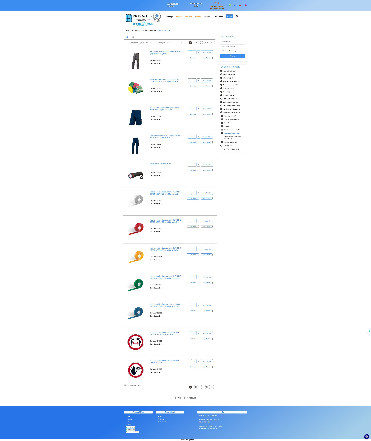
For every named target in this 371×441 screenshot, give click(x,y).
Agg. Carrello (207, 52)
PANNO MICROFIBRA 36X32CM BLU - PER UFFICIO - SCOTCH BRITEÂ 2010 (164, 80)
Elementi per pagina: (137, 43)
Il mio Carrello (162, 422)
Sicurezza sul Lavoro (165, 30)
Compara (193, 58)
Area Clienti (218, 17)
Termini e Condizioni (133, 431)
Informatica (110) (228, 78)
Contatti (129, 419)
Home (128, 416)
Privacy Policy (131, 427)
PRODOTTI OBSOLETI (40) (231, 149)
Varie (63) (227, 123)
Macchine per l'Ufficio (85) (230, 102)
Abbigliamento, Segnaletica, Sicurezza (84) (232, 137)
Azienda (207, 17)
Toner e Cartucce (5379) (230, 99)
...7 (209, 42)
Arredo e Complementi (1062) (231, 81)
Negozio (137, 30)
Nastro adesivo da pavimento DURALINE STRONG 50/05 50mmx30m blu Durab (165, 305)
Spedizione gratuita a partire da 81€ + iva (216, 7)
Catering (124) (227, 145)
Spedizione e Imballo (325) (231, 85)
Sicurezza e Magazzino (149, 30)
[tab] (127, 37)
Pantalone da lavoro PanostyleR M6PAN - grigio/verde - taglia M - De (165, 52)
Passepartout (189, 440)
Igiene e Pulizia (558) (229, 74)
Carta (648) (226, 92)
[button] (232, 56)
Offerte (128, 424)
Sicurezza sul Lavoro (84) (231, 133)
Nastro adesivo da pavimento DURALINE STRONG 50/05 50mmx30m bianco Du (165, 193)
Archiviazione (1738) (229, 71)
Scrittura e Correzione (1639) (231, 105)
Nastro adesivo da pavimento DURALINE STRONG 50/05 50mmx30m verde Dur (165, 277)
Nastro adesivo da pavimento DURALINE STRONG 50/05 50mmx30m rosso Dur (165, 221)
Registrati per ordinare (172, 5)
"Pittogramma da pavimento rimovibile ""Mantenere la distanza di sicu (164, 333)
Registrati (161, 419)
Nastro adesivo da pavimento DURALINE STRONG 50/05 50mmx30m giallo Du (165, 249)
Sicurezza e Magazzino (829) (231, 112)
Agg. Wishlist (207, 58)
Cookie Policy (131, 429)
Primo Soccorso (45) (230, 116)
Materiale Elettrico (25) (230, 142)
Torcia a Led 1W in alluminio (160, 164)
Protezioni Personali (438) (231, 119)
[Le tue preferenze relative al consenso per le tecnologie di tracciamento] (369, 331)
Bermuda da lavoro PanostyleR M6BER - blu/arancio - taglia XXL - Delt (165, 109)
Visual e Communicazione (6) (231, 109)
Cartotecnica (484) (228, 95)
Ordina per (161, 43)
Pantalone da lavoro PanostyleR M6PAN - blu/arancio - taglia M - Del (165, 137)
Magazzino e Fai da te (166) (232, 130)
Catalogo (169, 17)
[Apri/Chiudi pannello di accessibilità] (366, 436)
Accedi (160, 416)
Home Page (129, 30)
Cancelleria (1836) (228, 88)
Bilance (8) (227, 126)
